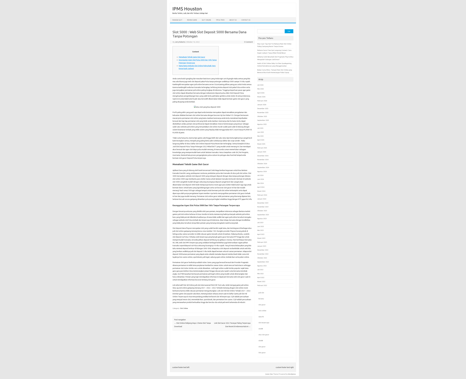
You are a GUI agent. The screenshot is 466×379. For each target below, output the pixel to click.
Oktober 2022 (262, 258)
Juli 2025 (260, 128)
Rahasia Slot (177, 20)
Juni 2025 (260, 132)
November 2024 (262, 159)
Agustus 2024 (262, 171)
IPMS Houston (187, 8)
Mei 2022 (260, 273)
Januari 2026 (261, 104)
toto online (262, 310)
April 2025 (260, 140)
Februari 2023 (262, 242)
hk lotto (261, 299)
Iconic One (269, 374)
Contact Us (245, 20)
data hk (261, 316)
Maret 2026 (261, 97)
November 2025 (262, 112)
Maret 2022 (261, 281)
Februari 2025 (262, 148)
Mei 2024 (260, 183)
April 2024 (260, 187)
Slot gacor (262, 352)
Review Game (192, 20)
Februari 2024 (262, 195)
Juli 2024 (260, 175)
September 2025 (263, 120)
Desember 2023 (262, 203)
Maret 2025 (261, 144)
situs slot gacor (263, 334)
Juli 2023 (260, 222)
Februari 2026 (262, 101)
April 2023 (260, 234)
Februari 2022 (262, 285)
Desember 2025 (262, 108)
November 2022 (262, 254)
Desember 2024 (262, 156)
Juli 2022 (260, 269)
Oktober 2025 (262, 116)
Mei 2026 (260, 89)
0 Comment (248, 42)
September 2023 (263, 214)
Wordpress (292, 374)
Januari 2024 (261, 199)
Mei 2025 (260, 136)
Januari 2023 (261, 246)
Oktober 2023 (262, 210)
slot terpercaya (263, 322)
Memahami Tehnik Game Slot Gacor (192, 57)
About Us (233, 20)
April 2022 (260, 277)
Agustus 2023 (262, 218)
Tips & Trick (220, 20)
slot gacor (262, 304)
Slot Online (206, 20)
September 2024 (263, 167)
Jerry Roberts (180, 42)
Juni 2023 (260, 226)
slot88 (260, 329)
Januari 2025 (261, 152)
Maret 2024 (261, 191)
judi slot (261, 292)
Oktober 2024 (262, 163)
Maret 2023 (261, 238)
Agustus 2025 (262, 124)
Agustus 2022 (262, 266)
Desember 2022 (262, 250)
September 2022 (263, 262)
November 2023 (262, 207)
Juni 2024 (260, 179)
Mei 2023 (260, 230)
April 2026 (260, 93)
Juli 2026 (260, 85)
